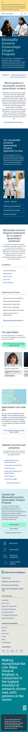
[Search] (22, 14)
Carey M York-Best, (11, 368)
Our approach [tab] (5, 75)
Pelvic (6, 279)
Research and (11, 581)
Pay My (5, 600)
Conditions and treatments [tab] (18, 75)
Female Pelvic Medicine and (12, 472)
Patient (6, 578)
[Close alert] (25, 3)
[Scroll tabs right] (27, 75)
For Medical (9, 615)
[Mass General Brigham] (7, 13)
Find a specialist (14, 524)
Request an (9, 606)
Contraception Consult (13, 465)
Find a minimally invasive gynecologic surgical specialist (14, 344)
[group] (10, 365)
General (10, 479)
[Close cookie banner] (22, 717)
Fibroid (9, 476)
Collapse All (14, 201)
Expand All (6, 201)
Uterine (8, 282)
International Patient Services (13, 532)
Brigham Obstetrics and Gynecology (11, 461)
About (4, 627)
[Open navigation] (25, 14)
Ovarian (7, 276)
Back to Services (7, 17)
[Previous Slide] (21, 348)
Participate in (9, 609)
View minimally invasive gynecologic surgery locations (14, 431)
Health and (8, 618)
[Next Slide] (25, 348)
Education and (10, 585)
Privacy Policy (13, 728)
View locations (14, 528)
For (6, 642)
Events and (7, 612)
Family (9, 468)
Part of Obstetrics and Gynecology (13, 122)
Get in (5, 603)
